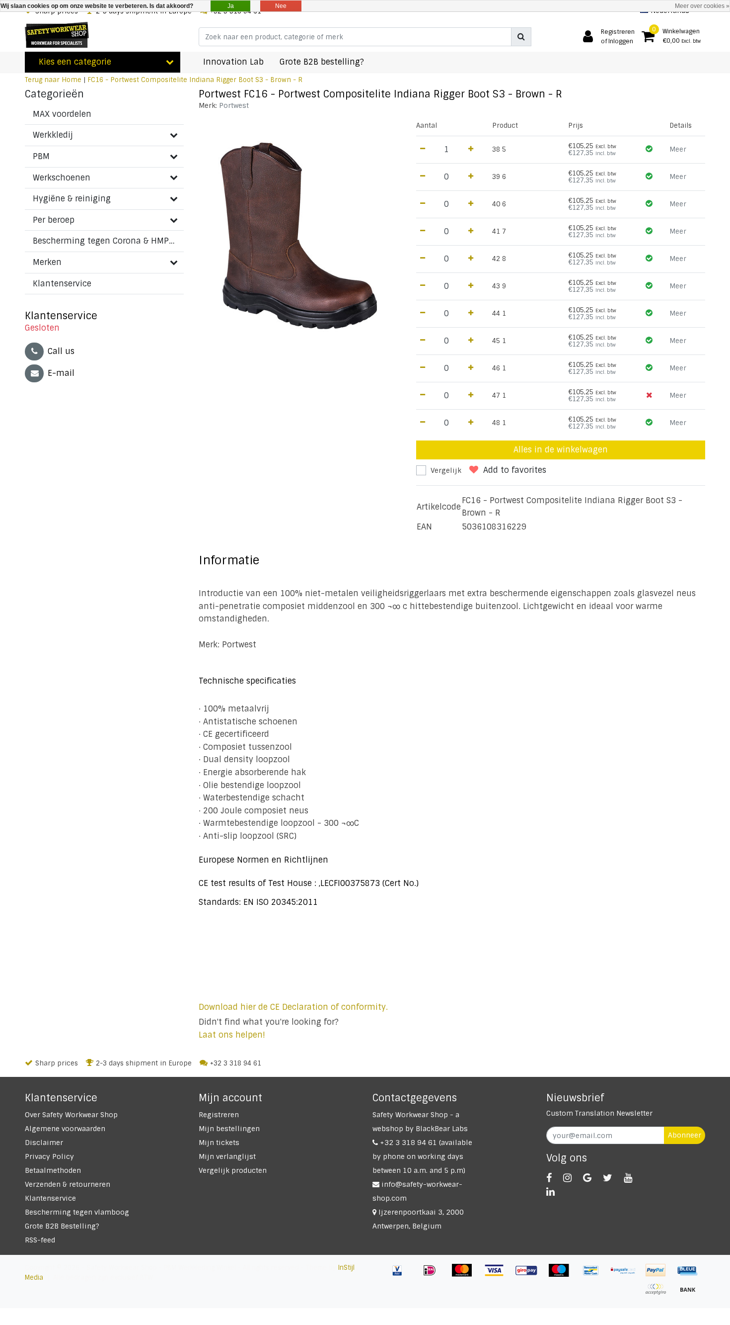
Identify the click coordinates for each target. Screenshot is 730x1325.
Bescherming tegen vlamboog (77, 1212)
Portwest (234, 105)
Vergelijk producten (233, 1170)
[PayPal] (659, 1275)
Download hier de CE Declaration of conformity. (293, 1007)
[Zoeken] (521, 37)
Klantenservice (50, 1198)
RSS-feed (40, 1240)
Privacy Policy (49, 1156)
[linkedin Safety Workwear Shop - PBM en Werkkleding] (550, 1191)
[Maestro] (562, 1275)
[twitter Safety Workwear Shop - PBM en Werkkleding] (607, 1177)
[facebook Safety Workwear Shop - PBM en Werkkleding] (549, 1177)
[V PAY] (401, 1275)
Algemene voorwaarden (65, 1128)
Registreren (219, 1114)
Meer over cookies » (702, 5)
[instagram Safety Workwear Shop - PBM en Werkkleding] (567, 1177)
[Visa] (498, 1275)
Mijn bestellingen (229, 1128)
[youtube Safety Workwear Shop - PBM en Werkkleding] (628, 1177)
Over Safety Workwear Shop (71, 1114)
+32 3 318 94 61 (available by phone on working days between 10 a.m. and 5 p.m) (422, 1156)
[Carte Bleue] (690, 1275)
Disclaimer (44, 1142)
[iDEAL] (433, 1275)
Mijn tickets (219, 1142)
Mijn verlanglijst (227, 1156)
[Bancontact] (595, 1275)
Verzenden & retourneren (67, 1184)
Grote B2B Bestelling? (62, 1226)
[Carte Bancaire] (659, 1294)
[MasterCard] (465, 1275)
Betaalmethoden (53, 1170)
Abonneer (684, 1135)
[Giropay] (530, 1275)
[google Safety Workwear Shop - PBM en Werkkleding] (587, 1177)
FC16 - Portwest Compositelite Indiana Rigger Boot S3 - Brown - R (194, 80)
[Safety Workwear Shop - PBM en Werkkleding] (57, 35)
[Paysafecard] (627, 1275)
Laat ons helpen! (232, 1035)
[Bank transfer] (690, 1294)
